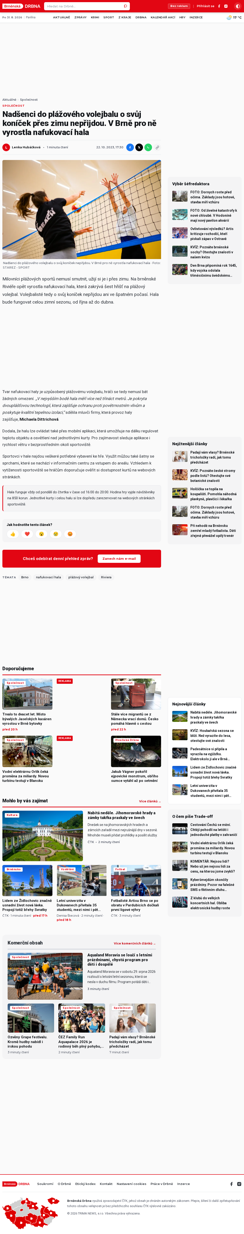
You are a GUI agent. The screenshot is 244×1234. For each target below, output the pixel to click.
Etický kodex (85, 1184)
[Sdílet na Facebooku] (130, 147)
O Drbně (64, 1184)
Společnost (29, 99)
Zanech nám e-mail (119, 558)
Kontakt (106, 1184)
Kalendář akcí (163, 17)
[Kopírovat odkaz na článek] (157, 147)
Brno (25, 577)
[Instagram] (226, 6)
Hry (182, 17)
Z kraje (124, 17)
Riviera (106, 577)
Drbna (141, 17)
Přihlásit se (205, 6)
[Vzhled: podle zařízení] (238, 6)
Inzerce (196, 17)
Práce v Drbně (162, 1184)
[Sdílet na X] (139, 147)
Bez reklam (179, 6)
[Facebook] (219, 6)
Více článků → (150, 801)
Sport (108, 17)
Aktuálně (61, 17)
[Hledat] (126, 6)
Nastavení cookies (131, 1184)
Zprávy (80, 17)
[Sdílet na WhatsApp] (148, 147)
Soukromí (45, 1184)
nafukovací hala (48, 577)
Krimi (95, 17)
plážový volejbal (81, 577)
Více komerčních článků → (135, 943)
